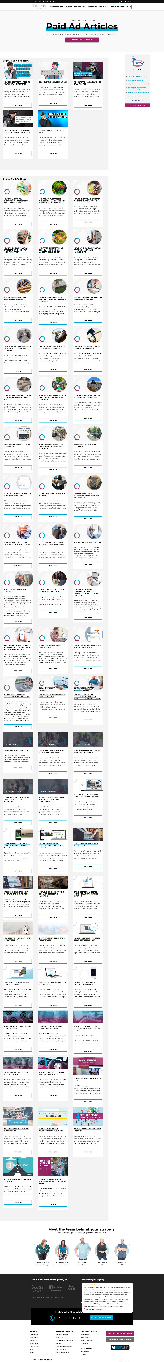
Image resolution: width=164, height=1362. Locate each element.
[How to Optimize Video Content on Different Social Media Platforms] (18, 787)
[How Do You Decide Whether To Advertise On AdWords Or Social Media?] (53, 1167)
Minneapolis (85, 1351)
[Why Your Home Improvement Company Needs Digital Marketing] (53, 882)
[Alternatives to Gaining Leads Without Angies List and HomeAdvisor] (53, 787)
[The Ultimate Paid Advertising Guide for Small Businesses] (53, 740)
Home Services (85, 1334)
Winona (83, 1354)
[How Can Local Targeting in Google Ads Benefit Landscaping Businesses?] (53, 286)
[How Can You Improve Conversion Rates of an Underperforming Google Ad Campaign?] (88, 579)
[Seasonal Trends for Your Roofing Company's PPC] (18, 286)
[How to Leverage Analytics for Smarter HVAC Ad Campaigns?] (88, 188)
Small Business (85, 1337)
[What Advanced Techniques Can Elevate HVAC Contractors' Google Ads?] (18, 336)
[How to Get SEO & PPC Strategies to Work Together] (53, 684)
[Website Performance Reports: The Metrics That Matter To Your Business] (88, 1017)
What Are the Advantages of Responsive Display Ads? (137, 88)
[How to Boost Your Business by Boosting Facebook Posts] (88, 929)
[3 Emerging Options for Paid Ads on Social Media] (18, 1017)
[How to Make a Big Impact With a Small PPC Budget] (18, 929)
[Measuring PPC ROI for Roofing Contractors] (18, 434)
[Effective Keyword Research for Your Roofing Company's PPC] (88, 385)
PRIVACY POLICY (127, 1361)
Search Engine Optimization (64, 1340)
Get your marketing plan (101, 1317)
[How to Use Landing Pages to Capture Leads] (53, 635)
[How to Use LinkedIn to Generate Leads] (88, 1066)
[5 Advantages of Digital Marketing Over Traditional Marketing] (53, 834)
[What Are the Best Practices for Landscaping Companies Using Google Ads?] (53, 385)
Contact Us (33, 1340)
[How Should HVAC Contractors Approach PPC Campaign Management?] (88, 237)
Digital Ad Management (82, 40)
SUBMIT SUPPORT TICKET (120, 1333)
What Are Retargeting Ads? (136, 80)
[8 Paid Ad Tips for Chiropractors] (88, 532)
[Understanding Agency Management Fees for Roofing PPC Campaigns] (88, 483)
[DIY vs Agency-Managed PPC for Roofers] (53, 483)
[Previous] (34, 1245)
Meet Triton (34, 1343)
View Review (99, 1309)
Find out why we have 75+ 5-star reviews (48, 1297)
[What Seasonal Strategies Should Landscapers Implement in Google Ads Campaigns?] (53, 188)
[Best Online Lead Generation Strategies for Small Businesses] (88, 785)
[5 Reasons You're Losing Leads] (18, 740)
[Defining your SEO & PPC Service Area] (53, 119)
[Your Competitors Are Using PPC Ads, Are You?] (53, 973)
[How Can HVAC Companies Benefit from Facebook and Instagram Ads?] (18, 385)
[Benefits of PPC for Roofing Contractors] (88, 434)
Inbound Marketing (62, 1334)
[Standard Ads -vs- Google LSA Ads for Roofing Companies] (18, 483)
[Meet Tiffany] (43, 1259)
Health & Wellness (87, 1340)
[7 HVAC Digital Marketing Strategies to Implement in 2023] (18, 684)
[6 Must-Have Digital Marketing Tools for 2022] (53, 929)
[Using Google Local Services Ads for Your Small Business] (88, 635)
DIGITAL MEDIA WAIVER (120, 1339)
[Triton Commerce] (39, 8)
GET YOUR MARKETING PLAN (121, 7)
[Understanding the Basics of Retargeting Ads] (18, 1063)
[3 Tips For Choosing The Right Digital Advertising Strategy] (18, 882)
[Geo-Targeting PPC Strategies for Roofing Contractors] (88, 286)
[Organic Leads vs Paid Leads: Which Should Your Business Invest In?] (88, 882)
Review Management (62, 1352)
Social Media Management (64, 1346)
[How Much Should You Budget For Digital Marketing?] (53, 1017)
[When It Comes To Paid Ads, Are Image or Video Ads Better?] (53, 1063)
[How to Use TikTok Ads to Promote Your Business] (88, 973)
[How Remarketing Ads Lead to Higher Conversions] (18, 973)
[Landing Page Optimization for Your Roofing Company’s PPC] (53, 336)
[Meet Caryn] (102, 1259)
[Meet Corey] (122, 1259)
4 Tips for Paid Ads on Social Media (138, 84)
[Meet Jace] (83, 1259)
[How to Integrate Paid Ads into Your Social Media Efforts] (18, 70)
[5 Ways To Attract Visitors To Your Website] (88, 834)
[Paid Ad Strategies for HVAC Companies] (18, 579)
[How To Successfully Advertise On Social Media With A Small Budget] (18, 834)
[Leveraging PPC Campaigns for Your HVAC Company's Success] (53, 532)
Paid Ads (58, 1343)
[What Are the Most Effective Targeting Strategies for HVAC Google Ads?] (53, 434)
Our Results (92, 7)
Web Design (59, 1337)
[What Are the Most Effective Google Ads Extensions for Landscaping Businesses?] (53, 237)
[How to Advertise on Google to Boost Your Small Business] (53, 579)
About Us (102, 7)
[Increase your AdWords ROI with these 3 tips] (18, 1167)
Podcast (32, 1352)
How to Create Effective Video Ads (138, 92)
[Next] (130, 1245)
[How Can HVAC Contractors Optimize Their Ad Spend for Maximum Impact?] (18, 237)
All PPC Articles (137, 100)
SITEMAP (119, 1361)
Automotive (84, 1343)
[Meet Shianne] (63, 1259)
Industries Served (56, 7)
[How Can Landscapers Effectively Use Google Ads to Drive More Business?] (18, 188)
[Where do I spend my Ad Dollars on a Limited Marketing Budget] (18, 119)
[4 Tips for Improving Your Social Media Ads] (88, 1116)
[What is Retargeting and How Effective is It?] (18, 1116)
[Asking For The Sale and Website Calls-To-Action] (88, 70)
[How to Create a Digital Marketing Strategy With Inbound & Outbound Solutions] (88, 684)
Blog (31, 1349)
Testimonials (34, 1334)
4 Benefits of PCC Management (137, 76)
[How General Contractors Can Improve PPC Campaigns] (88, 740)
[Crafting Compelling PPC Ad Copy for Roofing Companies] (88, 336)
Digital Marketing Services (75, 7)
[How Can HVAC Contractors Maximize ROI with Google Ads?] (18, 532)
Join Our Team (34, 1346)
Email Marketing (61, 1349)
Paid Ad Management (134, 96)
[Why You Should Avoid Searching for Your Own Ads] (53, 1116)
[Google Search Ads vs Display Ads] (53, 70)
